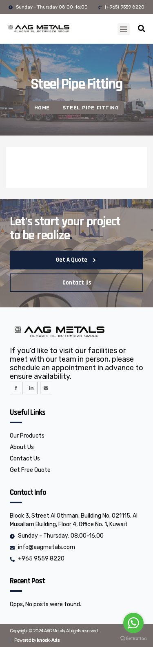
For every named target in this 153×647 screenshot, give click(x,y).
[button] (124, 29)
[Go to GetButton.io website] (133, 638)
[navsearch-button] (141, 30)
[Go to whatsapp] (133, 623)
